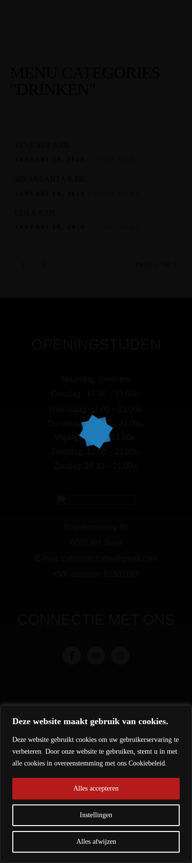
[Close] (182, 713)
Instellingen (96, 815)
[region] (96, 784)
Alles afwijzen (96, 841)
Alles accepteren (96, 788)
